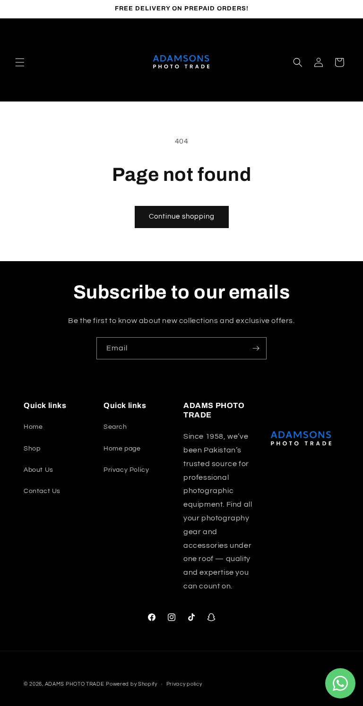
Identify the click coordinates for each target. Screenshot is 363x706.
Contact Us (42, 491)
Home (33, 427)
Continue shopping (182, 216)
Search (115, 427)
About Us (38, 470)
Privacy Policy (126, 470)
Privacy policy (184, 684)
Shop (32, 448)
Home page (122, 448)
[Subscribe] (255, 348)
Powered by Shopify (131, 684)
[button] (19, 62)
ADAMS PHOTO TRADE (74, 684)
